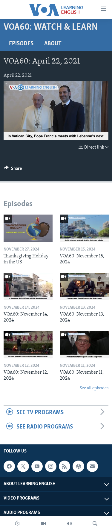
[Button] (13, 170)
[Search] (95, 523)
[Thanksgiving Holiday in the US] (28, 228)
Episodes (21, 44)
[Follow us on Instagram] (50, 466)
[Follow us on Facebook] (9, 466)
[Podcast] (78, 466)
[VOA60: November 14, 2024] (28, 286)
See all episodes (93, 388)
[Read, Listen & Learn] (17, 523)
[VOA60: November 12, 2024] (28, 344)
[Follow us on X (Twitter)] (23, 466)
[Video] (43, 523)
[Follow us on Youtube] (37, 466)
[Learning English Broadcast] (69, 523)
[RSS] (64, 466)
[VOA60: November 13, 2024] (84, 286)
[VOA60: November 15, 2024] (84, 228)
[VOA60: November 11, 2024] (84, 344)
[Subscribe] (92, 466)
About (53, 44)
